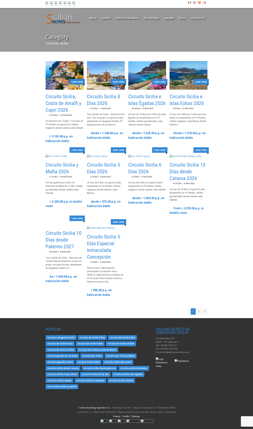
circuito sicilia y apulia (59, 380)
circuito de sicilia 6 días (122, 337)
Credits (125, 416)
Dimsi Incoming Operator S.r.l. (95, 407)
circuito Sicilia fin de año (95, 374)
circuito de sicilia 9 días (90, 343)
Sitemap (136, 416)
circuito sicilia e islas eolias (62, 374)
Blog (182, 18)
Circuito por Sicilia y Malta (120, 356)
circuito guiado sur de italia (62, 356)
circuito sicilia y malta (121, 380)
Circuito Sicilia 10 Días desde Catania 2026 (187, 171)
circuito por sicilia (92, 356)
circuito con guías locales (61, 337)
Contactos (198, 18)
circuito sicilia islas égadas (128, 374)
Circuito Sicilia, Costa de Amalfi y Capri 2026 (63, 103)
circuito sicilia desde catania (63, 368)
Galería (169, 18)
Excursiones (151, 18)
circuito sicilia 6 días (88, 362)
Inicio (92, 18)
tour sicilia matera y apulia (62, 386)
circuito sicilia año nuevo (117, 362)
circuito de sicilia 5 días (92, 337)
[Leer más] (64, 156)
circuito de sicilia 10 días (121, 343)
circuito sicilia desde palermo (99, 368)
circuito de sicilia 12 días (60, 350)
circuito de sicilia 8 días (60, 343)
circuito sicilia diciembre (133, 368)
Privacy (116, 416)
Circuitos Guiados (127, 18)
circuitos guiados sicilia (60, 362)
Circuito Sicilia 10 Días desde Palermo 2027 (63, 240)
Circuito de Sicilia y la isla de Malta (97, 350)
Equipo (106, 18)
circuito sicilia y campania (90, 380)
